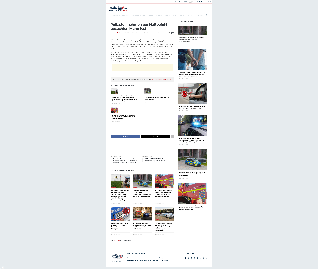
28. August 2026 (184, 44)
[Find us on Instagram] (197, 1)
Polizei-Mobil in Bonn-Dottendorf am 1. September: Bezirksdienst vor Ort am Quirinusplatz (157, 97)
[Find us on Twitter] (199, 1)
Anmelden (200, 15)
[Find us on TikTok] (203, 1)
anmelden (117, 240)
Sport (190, 15)
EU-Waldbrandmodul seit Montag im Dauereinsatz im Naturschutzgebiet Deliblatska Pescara (123, 116)
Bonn (135, 187)
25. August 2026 (160, 234)
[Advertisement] (171, 8)
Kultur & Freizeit (171, 15)
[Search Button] (206, 15)
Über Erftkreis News (133, 258)
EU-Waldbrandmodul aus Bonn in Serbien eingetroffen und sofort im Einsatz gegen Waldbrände (164, 227)
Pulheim (113, 187)
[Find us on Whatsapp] (208, 1)
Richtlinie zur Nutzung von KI (161, 260)
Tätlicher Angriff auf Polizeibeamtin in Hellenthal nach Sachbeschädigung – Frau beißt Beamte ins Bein (192, 74)
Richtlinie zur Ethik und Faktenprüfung (139, 260)
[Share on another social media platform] (172, 136)
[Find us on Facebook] (185, 258)
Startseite (113, 20)
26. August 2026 (116, 121)
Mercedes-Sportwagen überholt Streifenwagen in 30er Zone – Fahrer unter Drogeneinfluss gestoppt (191, 140)
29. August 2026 (116, 103)
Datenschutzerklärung (156, 258)
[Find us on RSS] (210, 1)
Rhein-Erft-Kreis (116, 219)
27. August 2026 (150, 102)
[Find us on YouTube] (201, 1)
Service (182, 15)
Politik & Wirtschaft (155, 15)
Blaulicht (125, 15)
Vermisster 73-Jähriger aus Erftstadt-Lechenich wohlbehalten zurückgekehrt (192, 39)
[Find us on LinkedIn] (206, 1)
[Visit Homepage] (118, 8)
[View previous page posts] (141, 128)
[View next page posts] (144, 128)
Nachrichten (115, 15)
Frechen (144, 33)
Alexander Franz (118, 33)
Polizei (149, 33)
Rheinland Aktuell (138, 15)
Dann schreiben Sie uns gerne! (161, 79)
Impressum (144, 258)
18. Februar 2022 (129, 33)
